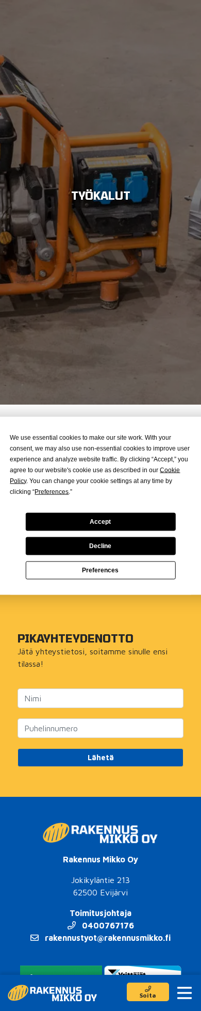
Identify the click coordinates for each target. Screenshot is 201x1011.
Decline (100, 546)
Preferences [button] (52, 491)
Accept (100, 521)
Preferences (100, 570)
